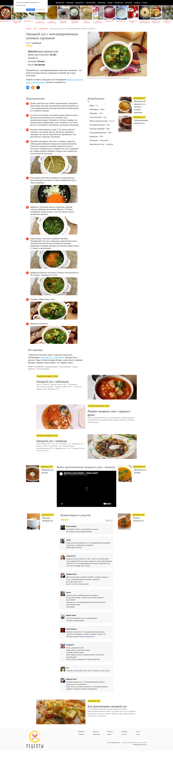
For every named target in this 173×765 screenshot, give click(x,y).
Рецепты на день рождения (144, 21)
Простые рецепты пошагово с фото (35, 740)
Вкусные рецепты (51, 366)
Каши (110, 3)
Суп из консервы (43, 369)
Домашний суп (5, 21)
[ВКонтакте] (27, 87)
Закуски (101, 3)
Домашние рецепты (75, 21)
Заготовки (91, 3)
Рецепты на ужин (167, 21)
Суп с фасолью (65, 366)
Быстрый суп (28, 21)
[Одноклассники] (33, 87)
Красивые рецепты (63, 21)
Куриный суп (109, 21)
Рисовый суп (121, 21)
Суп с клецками (86, 21)
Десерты (80, 3)
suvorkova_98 (36, 43)
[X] (38, 87)
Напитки (119, 3)
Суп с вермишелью (51, 21)
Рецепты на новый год (156, 21)
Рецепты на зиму (133, 21)
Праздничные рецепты (17, 21)
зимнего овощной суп (87, 636)
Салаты (128, 3)
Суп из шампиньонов (98, 21)
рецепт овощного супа (43, 51)
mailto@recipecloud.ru (140, 744)
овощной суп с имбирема (52, 357)
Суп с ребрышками (40, 21)
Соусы (137, 3)
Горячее (70, 3)
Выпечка (60, 3)
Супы (144, 3)
